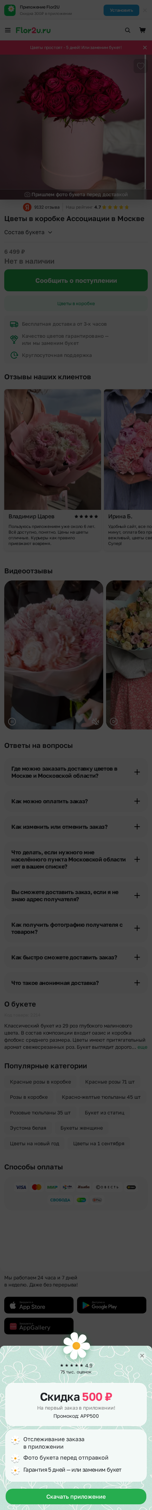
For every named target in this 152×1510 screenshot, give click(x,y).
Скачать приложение (76, 1496)
